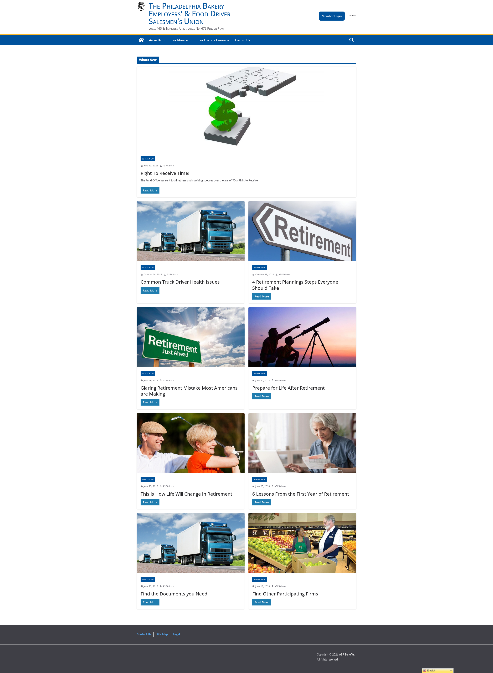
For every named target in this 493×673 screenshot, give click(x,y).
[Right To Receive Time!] (246, 109)
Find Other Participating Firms (285, 593)
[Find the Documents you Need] (191, 543)
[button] (163, 40)
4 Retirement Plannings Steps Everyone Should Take (295, 285)
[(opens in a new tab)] (191, 231)
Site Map (162, 634)
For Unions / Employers (214, 40)
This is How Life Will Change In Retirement (186, 494)
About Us (155, 40)
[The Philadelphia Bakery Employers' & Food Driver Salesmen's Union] (141, 40)
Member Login (332, 16)
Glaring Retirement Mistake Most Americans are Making (189, 391)
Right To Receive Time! (165, 173)
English (430, 670)
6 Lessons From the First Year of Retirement (300, 494)
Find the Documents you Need (174, 593)
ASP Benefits (346, 654)
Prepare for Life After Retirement (288, 388)
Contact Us (242, 40)
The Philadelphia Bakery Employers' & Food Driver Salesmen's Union (190, 13)
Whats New (147, 158)
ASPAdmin (168, 165)
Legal (176, 634)
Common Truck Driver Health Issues (180, 282)
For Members (180, 40)
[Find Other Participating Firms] (302, 543)
